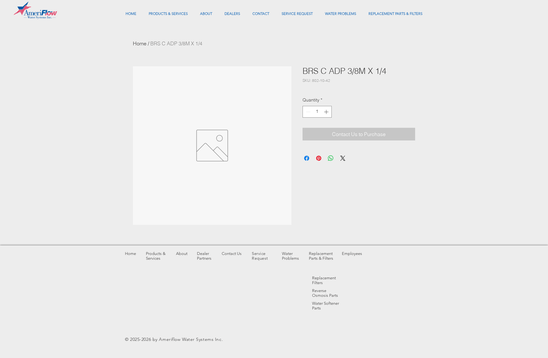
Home (140, 43)
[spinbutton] (317, 111)
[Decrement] (307, 111)
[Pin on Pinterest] (319, 158)
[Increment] (327, 111)
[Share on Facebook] (306, 158)
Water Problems (290, 256)
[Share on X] (343, 158)
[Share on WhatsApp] (331, 158)
